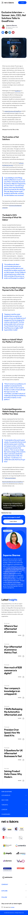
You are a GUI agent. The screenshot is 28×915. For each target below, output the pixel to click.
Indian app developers (10, 478)
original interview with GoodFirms (13, 111)
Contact (22, 2)
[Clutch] (19, 828)
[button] (2, 32)
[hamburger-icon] (2, 2)
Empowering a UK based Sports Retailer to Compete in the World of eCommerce (13, 506)
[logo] (9, 2)
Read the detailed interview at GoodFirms (12, 481)
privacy (12, 907)
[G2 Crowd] (6, 829)
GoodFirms (17, 90)
